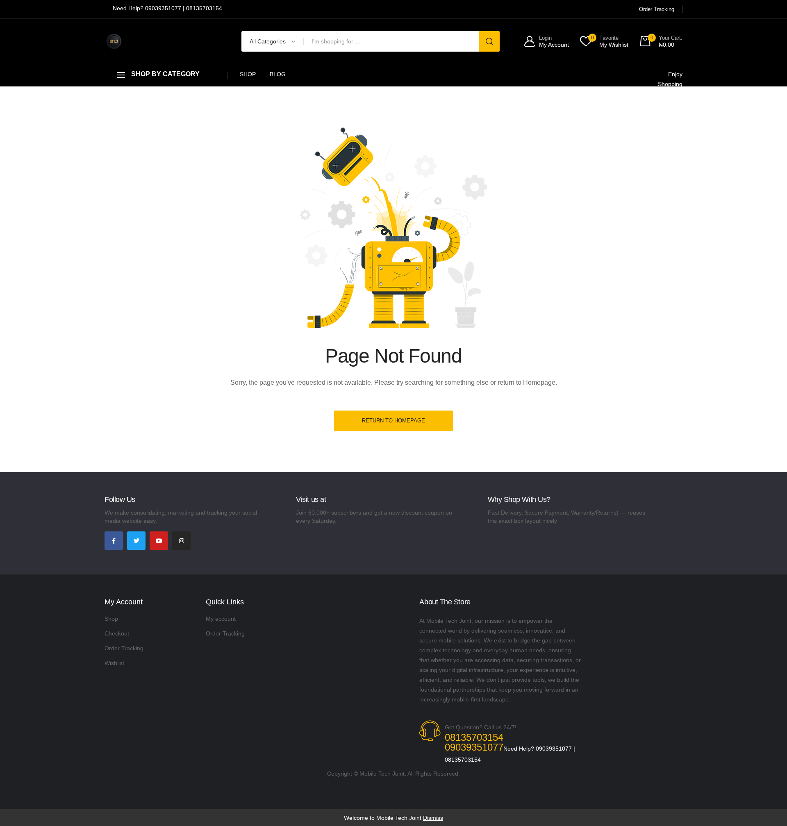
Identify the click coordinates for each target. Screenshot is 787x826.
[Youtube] (159, 540)
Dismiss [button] (433, 818)
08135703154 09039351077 (474, 742)
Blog (278, 74)
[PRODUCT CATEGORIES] (166, 75)
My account (221, 618)
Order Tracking (124, 648)
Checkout (117, 633)
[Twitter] (136, 540)
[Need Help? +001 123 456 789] (167, 9)
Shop (248, 74)
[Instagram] (181, 540)
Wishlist (114, 663)
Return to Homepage (393, 421)
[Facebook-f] (114, 540)
